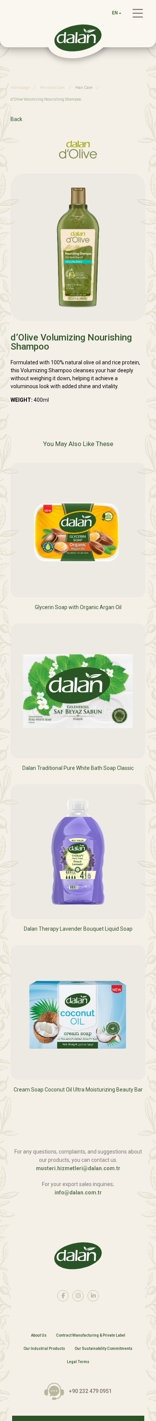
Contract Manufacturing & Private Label (90, 1335)
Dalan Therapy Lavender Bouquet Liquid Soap (78, 929)
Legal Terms (78, 1362)
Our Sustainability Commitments (104, 1349)
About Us (39, 1335)
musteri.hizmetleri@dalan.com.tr (78, 1168)
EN (115, 13)
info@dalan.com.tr (78, 1192)
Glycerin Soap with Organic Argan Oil (78, 607)
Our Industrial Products (44, 1349)
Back (16, 119)
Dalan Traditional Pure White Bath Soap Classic (78, 768)
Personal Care (52, 88)
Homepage (20, 88)
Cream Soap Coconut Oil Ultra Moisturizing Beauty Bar (78, 1090)
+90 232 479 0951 (90, 1391)
